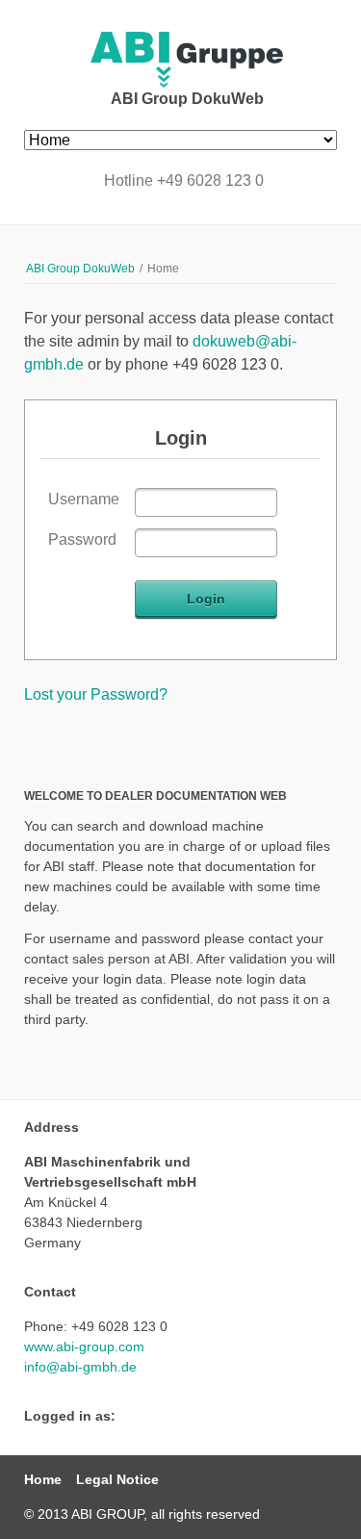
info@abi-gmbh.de (80, 1366)
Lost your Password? (96, 694)
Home (43, 1479)
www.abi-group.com (84, 1346)
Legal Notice (117, 1479)
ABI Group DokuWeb (80, 268)
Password (82, 539)
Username (83, 499)
